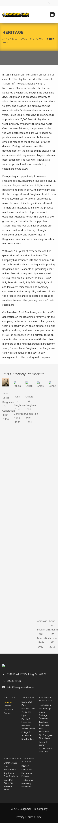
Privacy (20, 817)
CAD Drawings (10, 762)
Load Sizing (26, 769)
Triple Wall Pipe (26, 714)
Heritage (8, 702)
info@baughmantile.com (21, 687)
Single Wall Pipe (26, 703)
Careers (7, 713)
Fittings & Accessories (26, 734)
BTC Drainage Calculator (45, 750)
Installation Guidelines (44, 723)
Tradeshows (27, 780)
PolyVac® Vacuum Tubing (28, 727)
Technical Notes (8, 788)
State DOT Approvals (8, 781)
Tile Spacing (45, 704)
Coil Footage (45, 708)
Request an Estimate (26, 775)
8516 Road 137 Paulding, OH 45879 (26, 674)
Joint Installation (44, 730)
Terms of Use (34, 817)
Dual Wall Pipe (28, 708)
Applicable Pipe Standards (11, 775)
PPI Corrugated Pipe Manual (46, 737)
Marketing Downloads (26, 785)
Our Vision (8, 709)
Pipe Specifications (10, 768)
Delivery (25, 765)
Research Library (43, 743)
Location (7, 705)
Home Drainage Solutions (43, 715)
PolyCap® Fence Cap (26, 720)
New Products (27, 739)
